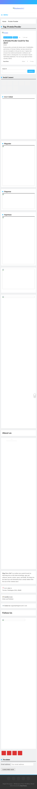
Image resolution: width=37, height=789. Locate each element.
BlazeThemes (23, 785)
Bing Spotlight (8, 37)
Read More (6, 61)
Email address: (6, 764)
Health (15, 37)
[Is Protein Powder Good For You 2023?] (5, 33)
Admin (23, 61)
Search (4, 69)
